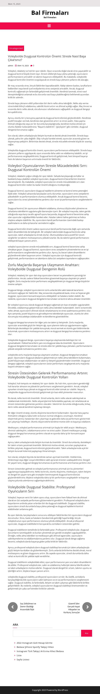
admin (10, 65)
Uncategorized (16, 48)
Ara (15, 624)
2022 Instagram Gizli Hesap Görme (34, 643)
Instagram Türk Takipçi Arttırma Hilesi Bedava (40, 651)
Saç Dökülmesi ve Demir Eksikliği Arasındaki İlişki (28, 606)
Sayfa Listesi (23, 659)
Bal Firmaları (50, 13)
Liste (19, 655)
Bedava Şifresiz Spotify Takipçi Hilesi (35, 647)
